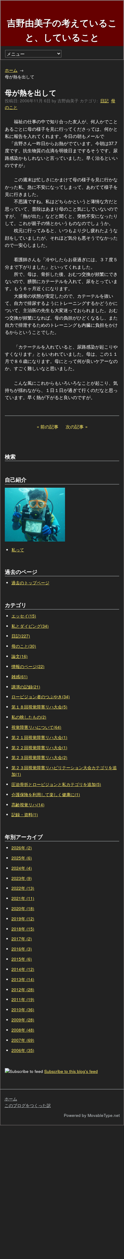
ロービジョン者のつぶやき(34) (40, 697)
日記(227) (20, 636)
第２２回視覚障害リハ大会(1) (39, 747)
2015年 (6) (21, 959)
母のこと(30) (23, 646)
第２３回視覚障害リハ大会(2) (39, 757)
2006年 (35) (22, 1050)
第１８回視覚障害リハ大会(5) (39, 707)
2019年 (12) (22, 919)
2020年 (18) (22, 908)
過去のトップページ (30, 583)
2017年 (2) (21, 939)
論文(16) (19, 656)
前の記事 (49, 426)
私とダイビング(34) (30, 626)
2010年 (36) (22, 1009)
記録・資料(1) (24, 814)
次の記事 (75, 426)
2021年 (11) (22, 898)
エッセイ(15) (23, 616)
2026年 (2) (21, 848)
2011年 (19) (22, 999)
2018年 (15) (22, 929)
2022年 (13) (22, 888)
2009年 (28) (22, 1020)
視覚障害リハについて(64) (36, 727)
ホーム (11, 70)
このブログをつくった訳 (28, 1105)
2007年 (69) (22, 1040)
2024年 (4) (21, 868)
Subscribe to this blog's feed (71, 1071)
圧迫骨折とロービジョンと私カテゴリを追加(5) (56, 784)
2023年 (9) (21, 878)
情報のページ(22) (28, 666)
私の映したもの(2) (28, 717)
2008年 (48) (22, 1030)
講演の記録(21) (25, 687)
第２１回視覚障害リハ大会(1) (39, 737)
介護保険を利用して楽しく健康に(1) (45, 794)
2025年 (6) (21, 858)
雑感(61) (19, 676)
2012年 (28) (22, 989)
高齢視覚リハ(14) (28, 805)
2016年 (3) (21, 949)
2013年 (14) (22, 979)
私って (17, 550)
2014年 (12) (22, 969)
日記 (104, 101)
